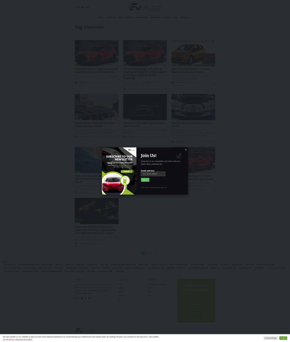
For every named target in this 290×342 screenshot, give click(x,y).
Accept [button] (283, 338)
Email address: (148, 171)
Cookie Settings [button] (270, 338)
